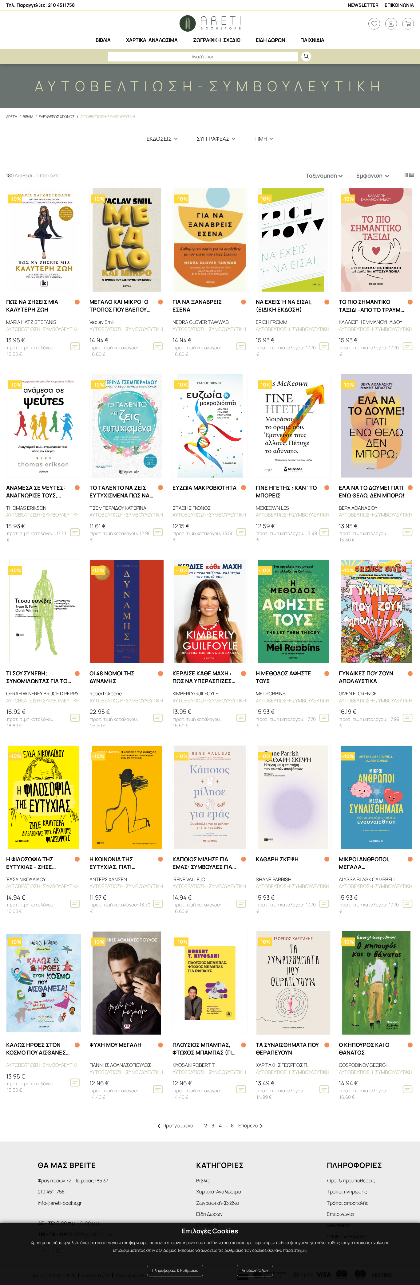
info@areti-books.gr (60, 1203)
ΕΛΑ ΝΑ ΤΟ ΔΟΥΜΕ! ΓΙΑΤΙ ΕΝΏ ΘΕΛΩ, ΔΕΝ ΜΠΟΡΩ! (371, 491)
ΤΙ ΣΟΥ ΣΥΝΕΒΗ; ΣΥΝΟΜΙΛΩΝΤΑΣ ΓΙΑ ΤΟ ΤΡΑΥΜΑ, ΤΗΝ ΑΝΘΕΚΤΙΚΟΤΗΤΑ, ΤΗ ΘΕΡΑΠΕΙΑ (36, 677)
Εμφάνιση (370, 175)
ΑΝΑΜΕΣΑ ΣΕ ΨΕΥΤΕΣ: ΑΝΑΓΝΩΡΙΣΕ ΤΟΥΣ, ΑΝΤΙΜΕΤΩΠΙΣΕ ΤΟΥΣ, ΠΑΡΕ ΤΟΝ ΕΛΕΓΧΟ (35, 491)
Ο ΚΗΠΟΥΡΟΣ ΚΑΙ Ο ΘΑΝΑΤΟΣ (364, 1048)
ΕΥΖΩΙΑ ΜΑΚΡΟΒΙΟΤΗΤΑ (204, 487)
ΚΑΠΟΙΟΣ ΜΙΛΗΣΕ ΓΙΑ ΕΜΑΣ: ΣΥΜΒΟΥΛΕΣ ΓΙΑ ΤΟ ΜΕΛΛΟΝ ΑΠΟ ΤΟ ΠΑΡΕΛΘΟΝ (202, 863)
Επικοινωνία (340, 1214)
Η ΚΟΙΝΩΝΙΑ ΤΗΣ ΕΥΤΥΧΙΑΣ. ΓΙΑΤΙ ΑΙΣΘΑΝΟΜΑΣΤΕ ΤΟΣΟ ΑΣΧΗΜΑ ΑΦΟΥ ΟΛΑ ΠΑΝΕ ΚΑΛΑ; (118, 863)
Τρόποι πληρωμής (347, 1191)
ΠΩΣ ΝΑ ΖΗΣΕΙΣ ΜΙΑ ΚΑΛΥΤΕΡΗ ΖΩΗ (32, 305)
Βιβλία (203, 1180)
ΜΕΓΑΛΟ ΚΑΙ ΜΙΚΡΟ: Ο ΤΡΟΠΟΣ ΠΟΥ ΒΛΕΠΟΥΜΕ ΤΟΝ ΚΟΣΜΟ (122, 305)
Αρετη (11, 116)
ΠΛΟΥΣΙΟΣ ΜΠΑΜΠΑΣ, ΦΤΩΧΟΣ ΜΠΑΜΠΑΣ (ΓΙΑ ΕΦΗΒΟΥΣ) (204, 1048)
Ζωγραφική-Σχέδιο (217, 1203)
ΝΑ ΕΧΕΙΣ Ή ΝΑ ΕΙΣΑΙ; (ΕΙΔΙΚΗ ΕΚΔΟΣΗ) (284, 305)
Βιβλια (28, 116)
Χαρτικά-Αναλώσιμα (218, 1191)
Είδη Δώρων (209, 1214)
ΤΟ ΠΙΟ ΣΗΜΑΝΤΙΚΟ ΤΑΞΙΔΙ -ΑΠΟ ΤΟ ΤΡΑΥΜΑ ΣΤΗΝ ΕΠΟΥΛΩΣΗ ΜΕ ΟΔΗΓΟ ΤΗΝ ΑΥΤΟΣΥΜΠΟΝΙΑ (371, 305)
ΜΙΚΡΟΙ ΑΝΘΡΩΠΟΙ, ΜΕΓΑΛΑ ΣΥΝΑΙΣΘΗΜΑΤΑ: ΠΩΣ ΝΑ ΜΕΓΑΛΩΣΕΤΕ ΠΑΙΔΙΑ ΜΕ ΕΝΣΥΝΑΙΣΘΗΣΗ (372, 863)
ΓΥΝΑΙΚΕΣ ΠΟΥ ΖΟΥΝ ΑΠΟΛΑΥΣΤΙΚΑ (366, 677)
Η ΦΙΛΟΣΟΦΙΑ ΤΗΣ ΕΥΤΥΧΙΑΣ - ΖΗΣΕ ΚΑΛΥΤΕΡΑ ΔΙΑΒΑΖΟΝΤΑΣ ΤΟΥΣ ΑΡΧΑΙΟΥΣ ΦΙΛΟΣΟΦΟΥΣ (37, 863)
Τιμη (260, 138)
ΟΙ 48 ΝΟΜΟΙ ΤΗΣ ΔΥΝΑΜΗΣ (111, 677)
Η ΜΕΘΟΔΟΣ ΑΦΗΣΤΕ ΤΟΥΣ (283, 677)
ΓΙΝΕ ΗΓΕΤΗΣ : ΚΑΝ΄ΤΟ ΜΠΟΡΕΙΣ (286, 491)
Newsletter (363, 5)
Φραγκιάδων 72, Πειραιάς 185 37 (73, 1180)
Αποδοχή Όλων (255, 1270)
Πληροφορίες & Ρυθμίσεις (175, 1270)
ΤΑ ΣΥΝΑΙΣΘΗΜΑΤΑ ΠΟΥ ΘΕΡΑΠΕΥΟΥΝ (287, 1048)
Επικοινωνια (399, 5)
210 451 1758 (51, 1191)
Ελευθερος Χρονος (57, 116)
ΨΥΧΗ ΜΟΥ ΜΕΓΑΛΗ (115, 1044)
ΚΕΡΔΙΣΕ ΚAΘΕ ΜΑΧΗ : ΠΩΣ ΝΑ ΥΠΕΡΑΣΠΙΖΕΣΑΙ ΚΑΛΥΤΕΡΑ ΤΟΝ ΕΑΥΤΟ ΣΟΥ (204, 677)
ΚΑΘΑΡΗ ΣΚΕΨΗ (277, 859)
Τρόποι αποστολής (348, 1203)
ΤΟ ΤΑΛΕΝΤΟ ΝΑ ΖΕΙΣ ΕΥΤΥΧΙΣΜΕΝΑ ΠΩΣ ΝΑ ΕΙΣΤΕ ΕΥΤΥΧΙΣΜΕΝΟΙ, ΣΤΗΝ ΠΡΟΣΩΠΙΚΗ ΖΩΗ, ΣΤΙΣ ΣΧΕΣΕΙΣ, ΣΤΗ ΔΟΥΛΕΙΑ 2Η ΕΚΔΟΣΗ (120, 491)
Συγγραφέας (213, 138)
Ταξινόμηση (321, 175)
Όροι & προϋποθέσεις (351, 1180)
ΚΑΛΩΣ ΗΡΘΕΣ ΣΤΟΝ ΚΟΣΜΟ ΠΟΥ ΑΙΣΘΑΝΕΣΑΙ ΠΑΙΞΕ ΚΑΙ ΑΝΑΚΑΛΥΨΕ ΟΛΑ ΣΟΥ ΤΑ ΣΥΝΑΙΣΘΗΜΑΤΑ (38, 1048)
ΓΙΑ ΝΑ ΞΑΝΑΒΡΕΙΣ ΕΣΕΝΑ (197, 305)
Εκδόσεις (159, 138)
